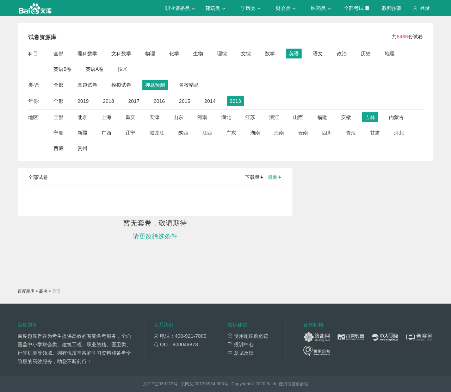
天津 (154, 117)
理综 (222, 53)
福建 (322, 117)
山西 (298, 117)
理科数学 (87, 53)
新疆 (82, 133)
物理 (150, 53)
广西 (106, 133)
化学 (174, 53)
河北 (399, 133)
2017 (134, 101)
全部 (58, 53)
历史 (366, 53)
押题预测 (155, 85)
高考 (43, 291)
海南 (279, 133)
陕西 (183, 133)
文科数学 (121, 53)
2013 (235, 101)
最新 (273, 177)
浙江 (274, 117)
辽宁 (130, 133)
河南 (202, 117)
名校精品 (189, 85)
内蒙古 (396, 117)
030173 (166, 383)
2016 (159, 101)
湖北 (226, 117)
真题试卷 (87, 85)
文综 (246, 53)
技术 (123, 69)
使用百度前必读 (293, 383)
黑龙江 (156, 133)
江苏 (250, 117)
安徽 (346, 117)
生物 (198, 53)
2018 (108, 101)
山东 (178, 117)
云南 (303, 133)
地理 (390, 53)
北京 (82, 117)
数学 (270, 53)
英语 (294, 53)
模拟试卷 (121, 85)
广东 (231, 133)
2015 (184, 101)
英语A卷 (95, 69)
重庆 (130, 117)
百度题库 (26, 291)
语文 (318, 53)
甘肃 (375, 133)
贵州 (82, 148)
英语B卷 (63, 69)
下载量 (252, 177)
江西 (207, 133)
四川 (327, 133)
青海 (351, 133)
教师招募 (392, 8)
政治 (342, 53)
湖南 (255, 133)
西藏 (58, 148)
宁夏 (58, 133)
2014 (210, 101)
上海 (106, 117)
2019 (83, 101)
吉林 (370, 117)
